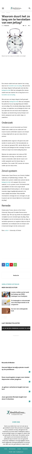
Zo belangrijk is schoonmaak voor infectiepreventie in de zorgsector (20, 302)
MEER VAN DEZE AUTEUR (9, 287)
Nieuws (8, 12)
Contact (19, 449)
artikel (7, 230)
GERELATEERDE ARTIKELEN (10, 284)
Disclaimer (25, 449)
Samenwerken (12, 449)
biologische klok (6, 90)
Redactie (6, 25)
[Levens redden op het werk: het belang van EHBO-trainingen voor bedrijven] (6, 294)
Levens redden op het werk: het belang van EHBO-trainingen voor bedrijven (20, 294)
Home (3, 12)
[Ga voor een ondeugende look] (6, 311)
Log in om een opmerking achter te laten (16, 328)
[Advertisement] (16, 3)
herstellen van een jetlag (15, 85)
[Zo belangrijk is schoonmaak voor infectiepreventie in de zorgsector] (6, 303)
